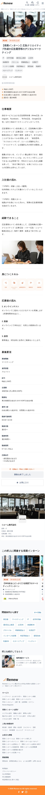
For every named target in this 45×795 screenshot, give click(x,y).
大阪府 (10, 727)
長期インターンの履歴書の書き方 (12, 750)
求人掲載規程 (6, 777)
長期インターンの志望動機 (28, 747)
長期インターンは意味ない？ (11, 744)
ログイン (31, 702)
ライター (5, 730)
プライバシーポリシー (9, 771)
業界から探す (27, 713)
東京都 (5, 40)
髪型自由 (30, 66)
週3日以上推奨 (21, 58)
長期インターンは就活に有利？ (31, 744)
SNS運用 (12, 730)
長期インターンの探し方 (23, 738)
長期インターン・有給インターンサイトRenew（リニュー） (16, 9)
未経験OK (6, 62)
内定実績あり (21, 66)
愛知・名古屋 (17, 727)
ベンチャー (18, 70)
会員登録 (24, 702)
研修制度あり (25, 62)
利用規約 (5, 768)
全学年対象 (10, 58)
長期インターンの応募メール (11, 752)
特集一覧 (16, 719)
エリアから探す (7, 713)
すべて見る (37, 612)
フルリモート (27, 727)
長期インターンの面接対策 (10, 747)
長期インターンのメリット (10, 741)
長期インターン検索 (29, 696)
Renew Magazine (7, 705)
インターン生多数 (8, 66)
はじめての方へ (17, 696)
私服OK (38, 66)
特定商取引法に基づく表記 (10, 779)
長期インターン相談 (8, 699)
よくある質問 (27, 761)
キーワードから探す (19, 716)
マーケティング (14, 40)
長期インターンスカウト (23, 699)
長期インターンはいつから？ (29, 741)
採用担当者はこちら (15, 761)
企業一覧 (17, 702)
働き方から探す (7, 716)
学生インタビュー (7, 702)
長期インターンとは (8, 738)
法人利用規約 (6, 774)
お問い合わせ (37, 761)
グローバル (15, 62)
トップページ (6, 696)
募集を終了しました (22, 474)
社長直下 (35, 62)
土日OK (30, 58)
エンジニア (19, 730)
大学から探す (31, 716)
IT (3, 58)
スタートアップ (7, 70)
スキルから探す (7, 719)
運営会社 (5, 761)
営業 (34, 727)
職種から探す (17, 713)
